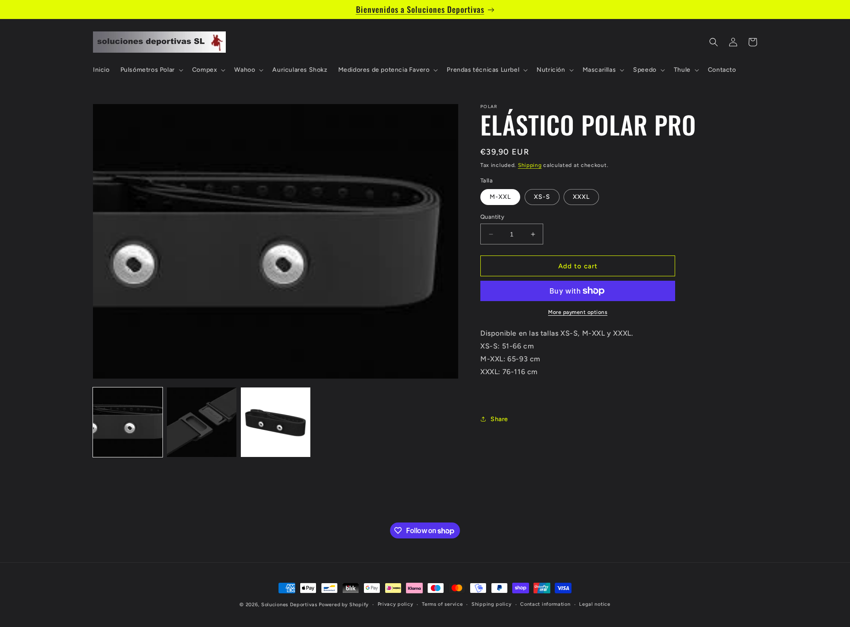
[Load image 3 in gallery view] (275, 422)
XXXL (581, 197)
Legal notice (594, 604)
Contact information (545, 604)
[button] (151, 70)
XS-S (542, 197)
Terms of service (442, 604)
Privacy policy (395, 604)
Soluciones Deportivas (289, 605)
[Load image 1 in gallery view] (127, 422)
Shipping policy (491, 604)
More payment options (577, 312)
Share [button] (499, 419)
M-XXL (500, 197)
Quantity (492, 216)
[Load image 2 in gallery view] (201, 422)
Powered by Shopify (344, 605)
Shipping (530, 165)
